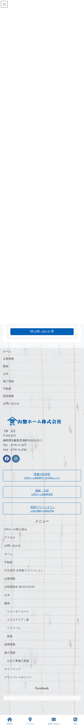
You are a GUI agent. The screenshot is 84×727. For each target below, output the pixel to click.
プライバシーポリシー (18, 677)
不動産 (7, 388)
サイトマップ (12, 669)
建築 (5, 366)
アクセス (9, 537)
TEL (75, 724)
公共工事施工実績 (18, 660)
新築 (10, 636)
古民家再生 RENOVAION (19, 586)
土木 (5, 373)
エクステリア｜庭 (18, 619)
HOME (10, 724)
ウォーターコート (18, 611)
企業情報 (8, 358)
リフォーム (14, 627)
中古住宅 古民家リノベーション (23, 570)
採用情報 (8, 396)
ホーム (7, 351)
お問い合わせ (11, 403)
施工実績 (8, 381)
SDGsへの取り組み (15, 529)
